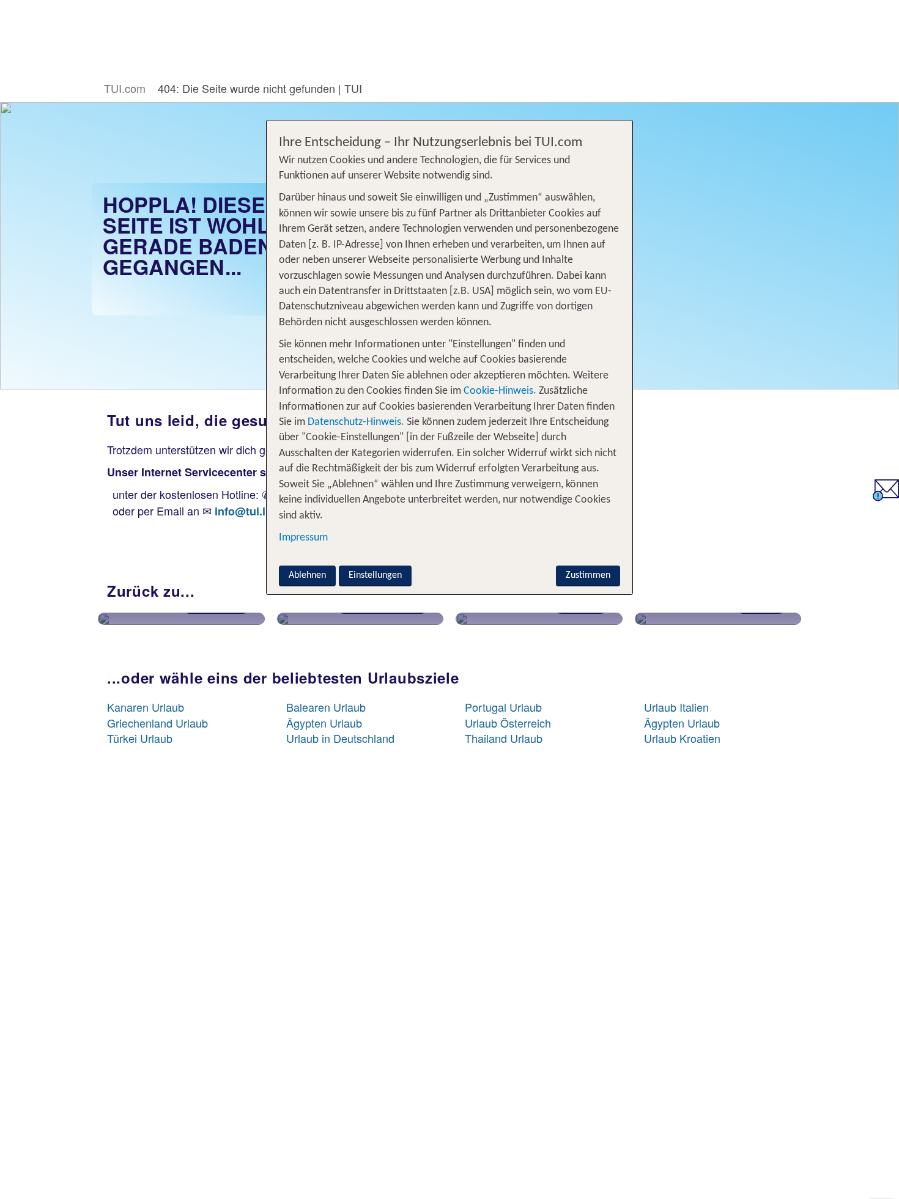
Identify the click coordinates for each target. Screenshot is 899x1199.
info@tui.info (249, 511)
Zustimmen (588, 575)
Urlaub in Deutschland (340, 738)
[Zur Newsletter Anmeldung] (886, 496)
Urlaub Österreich (508, 723)
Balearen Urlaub (326, 707)
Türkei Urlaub (139, 738)
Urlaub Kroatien (682, 738)
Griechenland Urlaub (157, 723)
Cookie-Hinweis (497, 391)
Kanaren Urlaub (145, 707)
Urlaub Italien (676, 707)
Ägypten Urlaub (324, 723)
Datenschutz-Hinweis (354, 422)
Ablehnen (307, 575)
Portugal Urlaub (503, 707)
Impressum (303, 538)
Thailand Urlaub (503, 738)
